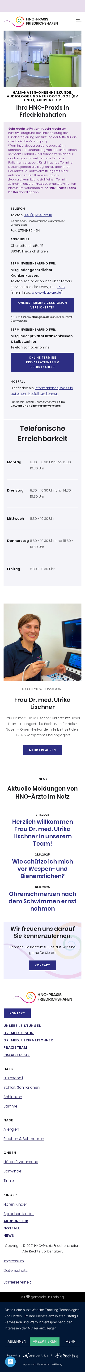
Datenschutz (16, 1270)
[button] (78, 21)
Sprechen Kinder (19, 1214)
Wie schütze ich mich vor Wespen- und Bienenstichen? (42, 869)
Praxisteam (15, 1047)
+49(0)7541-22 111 (38, 215)
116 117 (61, 286)
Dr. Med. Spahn (19, 1033)
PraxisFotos (17, 1054)
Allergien (11, 1129)
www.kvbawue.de (46, 292)
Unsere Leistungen (23, 1025)
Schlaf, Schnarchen (22, 1087)
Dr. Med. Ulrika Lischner (28, 1040)
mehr (70, 1341)
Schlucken (13, 1097)
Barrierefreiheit (17, 1282)
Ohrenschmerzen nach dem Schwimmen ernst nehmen (42, 901)
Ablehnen (17, 1341)
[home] (38, 21)
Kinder (10, 1194)
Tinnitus (10, 1180)
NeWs (9, 1235)
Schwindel (13, 1171)
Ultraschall (13, 1078)
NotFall (12, 1228)
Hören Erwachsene (21, 1162)
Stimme (10, 1106)
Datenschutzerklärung (49, 1364)
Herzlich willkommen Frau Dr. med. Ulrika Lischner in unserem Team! (42, 833)
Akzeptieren (45, 1341)
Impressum (14, 1261)
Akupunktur (16, 1221)
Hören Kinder (15, 1204)
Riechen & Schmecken (24, 1138)
